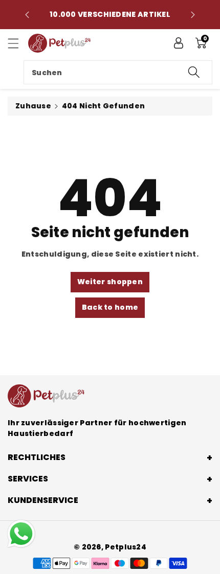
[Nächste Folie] (193, 15)
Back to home (110, 307)
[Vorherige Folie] (27, 15)
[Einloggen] (178, 43)
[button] (18, 43)
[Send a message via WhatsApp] (21, 534)
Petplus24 (125, 547)
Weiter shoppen (110, 282)
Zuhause (33, 106)
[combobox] (118, 72)
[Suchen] (194, 72)
